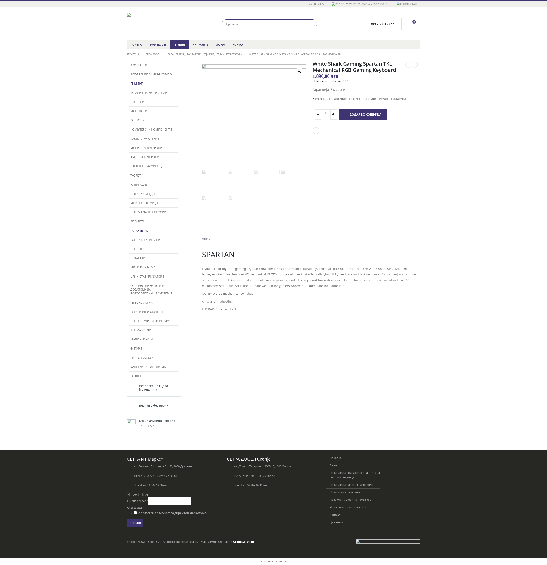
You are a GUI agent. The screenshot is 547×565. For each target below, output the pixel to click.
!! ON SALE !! (138, 65)
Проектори (138, 249)
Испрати (135, 523)
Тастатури (398, 99)
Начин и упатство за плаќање (349, 507)
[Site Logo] (154, 23)
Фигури (136, 348)
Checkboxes (136, 507)
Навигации (139, 184)
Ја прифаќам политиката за (172, 513)
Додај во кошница (365, 114)
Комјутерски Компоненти (151, 129)
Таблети (136, 175)
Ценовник (336, 522)
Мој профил (317, 3)
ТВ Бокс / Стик (141, 302)
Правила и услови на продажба (350, 500)
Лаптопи (137, 102)
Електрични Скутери (146, 312)
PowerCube (158, 44)
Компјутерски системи (149, 93)
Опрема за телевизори (148, 212)
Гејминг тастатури (362, 99)
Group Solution (243, 542)
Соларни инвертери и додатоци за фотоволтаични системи (151, 289)
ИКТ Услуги (201, 44)
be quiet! (137, 221)
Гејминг (179, 44)
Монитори (138, 111)
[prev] (408, 65)
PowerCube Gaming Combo (151, 74)
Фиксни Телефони (144, 157)
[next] (415, 65)
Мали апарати (141, 339)
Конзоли (137, 120)
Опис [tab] (206, 238)
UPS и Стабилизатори (147, 276)
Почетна (137, 44)
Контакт (239, 44)
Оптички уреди (142, 194)
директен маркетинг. (190, 513)
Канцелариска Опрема (148, 367)
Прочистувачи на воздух (150, 321)
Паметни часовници (147, 166)
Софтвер (136, 376)
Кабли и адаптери (144, 139)
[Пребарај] (312, 24)
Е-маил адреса (137, 501)
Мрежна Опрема (143, 267)
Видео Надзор (141, 358)
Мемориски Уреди (145, 203)
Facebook (316, 130)
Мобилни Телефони (146, 148)
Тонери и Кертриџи (145, 240)
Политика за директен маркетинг (352, 485)
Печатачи (137, 258)
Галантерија (338, 99)
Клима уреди (140, 330)
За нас (221, 44)
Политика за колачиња (345, 492)
